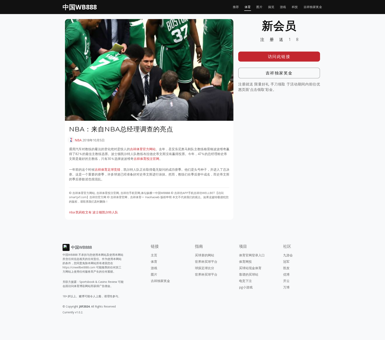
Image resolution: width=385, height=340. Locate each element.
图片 (259, 7)
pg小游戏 (246, 287)
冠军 (286, 261)
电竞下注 (245, 281)
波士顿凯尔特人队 (105, 212)
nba (72, 212)
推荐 (236, 7)
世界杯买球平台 (206, 261)
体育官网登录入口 (252, 255)
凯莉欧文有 (84, 212)
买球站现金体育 (250, 268)
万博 (286, 287)
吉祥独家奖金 (313, 7)
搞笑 (271, 7)
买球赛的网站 (204, 255)
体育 (248, 7)
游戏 (283, 7)
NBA (78, 140)
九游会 (288, 255)
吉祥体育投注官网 (146, 158)
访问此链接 (279, 56)
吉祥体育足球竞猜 (107, 169)
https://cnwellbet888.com (79, 267)
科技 (295, 7)
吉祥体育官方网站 (143, 149)
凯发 (286, 268)
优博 (286, 274)
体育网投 (245, 261)
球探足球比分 (204, 268)
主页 (154, 255)
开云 (286, 281)
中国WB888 (80, 7)
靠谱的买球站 (248, 274)
